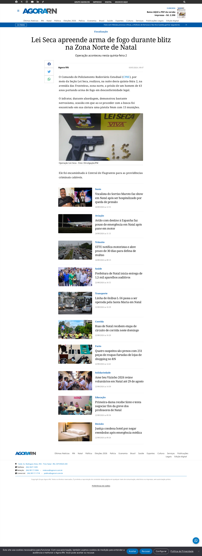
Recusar (146, 551)
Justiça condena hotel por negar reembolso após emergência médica (118, 430)
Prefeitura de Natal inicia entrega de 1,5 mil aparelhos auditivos (118, 275)
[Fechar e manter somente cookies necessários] (198, 551)
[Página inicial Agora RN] (25, 453)
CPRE (126, 77)
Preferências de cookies (101, 486)
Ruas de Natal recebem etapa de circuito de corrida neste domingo (117, 328)
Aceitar (132, 551)
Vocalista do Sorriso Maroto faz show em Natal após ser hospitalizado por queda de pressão (119, 198)
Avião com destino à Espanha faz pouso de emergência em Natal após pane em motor (118, 224)
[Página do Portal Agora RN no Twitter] (23, 1)
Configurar (161, 551)
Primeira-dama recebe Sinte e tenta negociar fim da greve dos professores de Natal (118, 406)
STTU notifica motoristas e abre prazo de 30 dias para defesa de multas (115, 251)
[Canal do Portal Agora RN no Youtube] (33, 1)
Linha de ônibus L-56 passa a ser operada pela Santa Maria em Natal (118, 300)
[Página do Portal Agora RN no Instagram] (28, 1)
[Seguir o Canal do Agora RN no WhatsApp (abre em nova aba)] (196, 540)
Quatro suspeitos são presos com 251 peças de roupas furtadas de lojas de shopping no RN (118, 355)
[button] (18, 10)
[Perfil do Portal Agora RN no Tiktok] (44, 1)
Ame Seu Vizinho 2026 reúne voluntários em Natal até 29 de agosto (119, 379)
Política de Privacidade (182, 551)
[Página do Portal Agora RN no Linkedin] (39, 1)
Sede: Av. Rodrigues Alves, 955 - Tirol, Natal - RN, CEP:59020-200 (42, 464)
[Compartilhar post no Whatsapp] (49, 79)
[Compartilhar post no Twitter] (49, 71)
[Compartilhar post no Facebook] (49, 64)
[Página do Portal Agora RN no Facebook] (17, 1)
